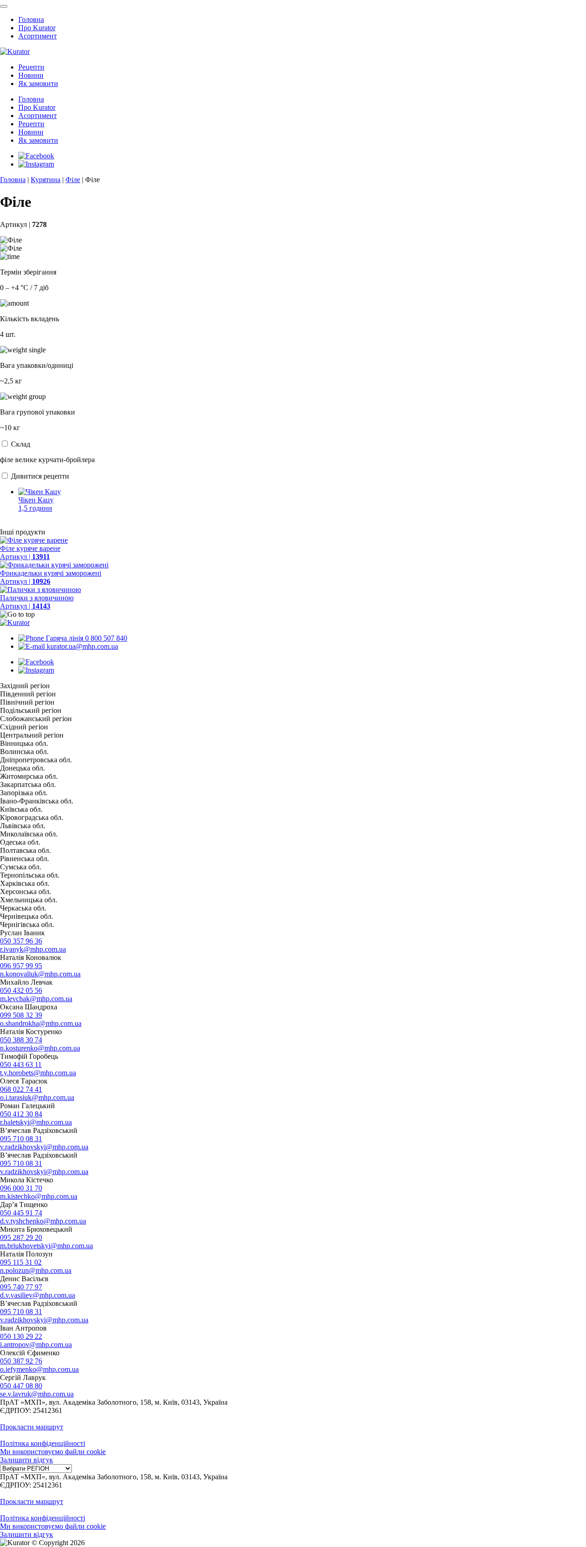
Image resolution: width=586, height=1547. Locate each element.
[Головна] (15, 622)
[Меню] (3, 6)
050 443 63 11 (21, 1064)
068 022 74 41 (21, 1089)
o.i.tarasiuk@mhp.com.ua (37, 1097)
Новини (30, 75)
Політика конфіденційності (42, 1443)
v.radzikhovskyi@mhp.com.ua (44, 1147)
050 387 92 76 (21, 1361)
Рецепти (31, 67)
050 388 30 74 (21, 1040)
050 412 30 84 (21, 1114)
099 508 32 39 (21, 1015)
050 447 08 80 (21, 1386)
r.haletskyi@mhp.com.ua (36, 1122)
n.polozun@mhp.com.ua (35, 1270)
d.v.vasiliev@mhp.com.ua (37, 1295)
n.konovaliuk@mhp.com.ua (40, 974)
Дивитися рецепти (40, 476)
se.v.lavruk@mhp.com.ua (37, 1394)
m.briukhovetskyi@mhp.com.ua (46, 1246)
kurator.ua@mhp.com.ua (81, 646)
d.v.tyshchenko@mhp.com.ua (43, 1221)
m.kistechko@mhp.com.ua (38, 1196)
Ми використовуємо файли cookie (53, 1451)
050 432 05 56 (21, 990)
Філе (72, 179)
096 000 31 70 (21, 1188)
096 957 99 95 (21, 966)
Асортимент (37, 36)
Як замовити (38, 83)
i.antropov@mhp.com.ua (36, 1344)
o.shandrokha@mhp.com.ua (40, 1023)
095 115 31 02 (21, 1262)
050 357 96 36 (21, 941)
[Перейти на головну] (15, 51)
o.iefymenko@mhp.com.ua (39, 1369)
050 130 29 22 (21, 1336)
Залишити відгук (26, 1460)
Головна (31, 19)
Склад (20, 444)
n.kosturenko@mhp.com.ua (40, 1048)
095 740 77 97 (21, 1287)
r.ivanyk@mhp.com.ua (33, 949)
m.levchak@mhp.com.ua (36, 999)
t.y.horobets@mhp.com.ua (38, 1073)
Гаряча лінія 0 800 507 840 (85, 638)
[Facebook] (36, 156)
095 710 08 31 (21, 1139)
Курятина (45, 179)
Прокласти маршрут (31, 1427)
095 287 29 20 (21, 1237)
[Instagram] (36, 164)
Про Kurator (36, 28)
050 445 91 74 (21, 1213)
